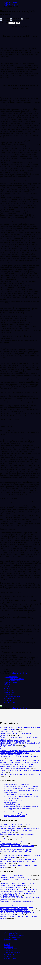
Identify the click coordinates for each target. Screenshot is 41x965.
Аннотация (8, 694)
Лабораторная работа (12, 696)
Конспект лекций (10, 692)
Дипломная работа (11, 677)
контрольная (9, 698)
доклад (7, 686)
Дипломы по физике (16, 679)
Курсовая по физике (11, 5)
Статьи (7, 688)
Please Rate (4, 23)
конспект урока (10, 702)
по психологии (14, 681)
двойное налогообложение (20, 673)
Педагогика (8, 690)
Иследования (9, 700)
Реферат (7, 685)
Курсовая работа (10, 3)
